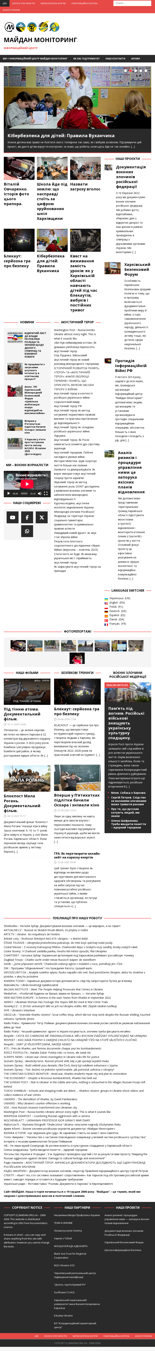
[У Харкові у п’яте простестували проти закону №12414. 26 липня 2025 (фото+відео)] (15, 443)
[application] (27, 484)
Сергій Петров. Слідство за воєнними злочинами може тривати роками (128, 801)
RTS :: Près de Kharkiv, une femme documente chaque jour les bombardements (52, 1048)
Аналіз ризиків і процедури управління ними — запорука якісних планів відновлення (127, 1219)
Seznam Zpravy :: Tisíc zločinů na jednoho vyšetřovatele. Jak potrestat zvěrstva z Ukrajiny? (59, 1069)
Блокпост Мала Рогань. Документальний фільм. (22, 803)
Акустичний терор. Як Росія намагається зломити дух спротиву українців (77, 444)
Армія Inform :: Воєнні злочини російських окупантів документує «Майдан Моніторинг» (59, 1128)
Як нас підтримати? (86, 58)
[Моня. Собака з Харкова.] (77, 658)
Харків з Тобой (63, 1238)
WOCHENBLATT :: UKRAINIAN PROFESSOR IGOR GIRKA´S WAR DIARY (47, 1120)
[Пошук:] (132, 3)
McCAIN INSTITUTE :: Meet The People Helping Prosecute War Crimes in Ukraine (53, 989)
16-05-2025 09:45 (66, 862)
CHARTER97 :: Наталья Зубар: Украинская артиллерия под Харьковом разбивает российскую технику (69, 955)
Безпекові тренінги (77, 673)
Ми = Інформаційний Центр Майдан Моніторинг (35, 58)
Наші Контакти (115, 58)
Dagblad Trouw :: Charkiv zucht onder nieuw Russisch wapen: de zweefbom (50, 959)
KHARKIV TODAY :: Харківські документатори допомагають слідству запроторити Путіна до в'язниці (68, 981)
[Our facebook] (27, 517)
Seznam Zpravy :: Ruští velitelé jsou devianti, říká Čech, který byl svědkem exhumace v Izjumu (61, 1065)
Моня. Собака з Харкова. (128, 792)
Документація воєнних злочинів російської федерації (131, 176)
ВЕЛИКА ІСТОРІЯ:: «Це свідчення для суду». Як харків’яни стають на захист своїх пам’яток (61, 1133)
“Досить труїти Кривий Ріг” (70, 1284)
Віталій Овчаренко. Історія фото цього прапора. (16, 194)
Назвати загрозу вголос (85, 187)
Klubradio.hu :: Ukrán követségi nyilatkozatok (31, 985)
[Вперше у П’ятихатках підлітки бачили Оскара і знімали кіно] (15, 425)
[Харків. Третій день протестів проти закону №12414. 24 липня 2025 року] (85, 645)
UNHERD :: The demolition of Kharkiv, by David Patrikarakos (40, 1099)
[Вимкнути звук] (40, 493)
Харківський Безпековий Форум (137, 269)
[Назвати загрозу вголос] (85, 168)
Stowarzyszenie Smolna (68, 1230)
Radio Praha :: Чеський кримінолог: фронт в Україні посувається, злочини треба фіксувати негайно (67, 1031)
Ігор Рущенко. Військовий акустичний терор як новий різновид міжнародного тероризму (76, 359)
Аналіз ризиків (11, 9)
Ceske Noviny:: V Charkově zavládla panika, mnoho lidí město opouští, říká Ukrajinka (55, 951)
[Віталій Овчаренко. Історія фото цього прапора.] (19, 168)
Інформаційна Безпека (84, 3)
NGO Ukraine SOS (64, 1265)
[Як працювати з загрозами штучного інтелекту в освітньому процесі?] (15, 368)
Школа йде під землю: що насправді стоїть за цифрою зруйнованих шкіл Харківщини (52, 201)
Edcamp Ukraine (63, 1315)
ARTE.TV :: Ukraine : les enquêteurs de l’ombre (32, 934)
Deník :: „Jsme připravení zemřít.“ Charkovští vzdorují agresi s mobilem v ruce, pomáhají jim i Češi (63, 964)
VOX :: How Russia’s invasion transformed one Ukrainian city (40, 1107)
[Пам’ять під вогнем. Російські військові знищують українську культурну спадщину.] (128, 700)
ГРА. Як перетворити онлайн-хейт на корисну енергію (77, 855)
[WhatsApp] (27, 531)
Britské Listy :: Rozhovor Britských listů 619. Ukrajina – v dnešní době (46, 938)
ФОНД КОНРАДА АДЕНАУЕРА (71, 1246)
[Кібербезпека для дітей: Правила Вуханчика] (77, 97)
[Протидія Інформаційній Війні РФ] (108, 399)
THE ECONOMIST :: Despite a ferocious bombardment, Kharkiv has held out (50, 1078)
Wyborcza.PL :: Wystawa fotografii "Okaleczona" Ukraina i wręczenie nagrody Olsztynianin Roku (62, 1124)
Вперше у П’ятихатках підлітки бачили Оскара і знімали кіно (35, 426)
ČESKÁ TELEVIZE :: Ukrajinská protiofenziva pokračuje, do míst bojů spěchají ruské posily (58, 943)
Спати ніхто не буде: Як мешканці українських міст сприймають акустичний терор (75, 558)
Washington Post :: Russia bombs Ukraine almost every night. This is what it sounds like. (75, 334)
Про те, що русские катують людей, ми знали (125, 812)
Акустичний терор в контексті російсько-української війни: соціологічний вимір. (73, 398)
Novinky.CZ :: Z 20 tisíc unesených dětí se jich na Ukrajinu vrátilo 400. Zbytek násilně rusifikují (60, 1006)
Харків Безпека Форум (53, 3)
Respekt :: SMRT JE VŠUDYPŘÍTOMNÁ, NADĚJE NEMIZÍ (37, 1044)
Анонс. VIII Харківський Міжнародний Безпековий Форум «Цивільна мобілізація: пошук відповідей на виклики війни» (35, 400)
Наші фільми (27, 673)
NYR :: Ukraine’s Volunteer (19, 1010)
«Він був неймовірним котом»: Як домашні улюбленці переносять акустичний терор (75, 347)
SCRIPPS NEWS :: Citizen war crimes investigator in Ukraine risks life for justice (51, 1057)
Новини (27, 322)
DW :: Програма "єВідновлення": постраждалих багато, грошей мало (48, 968)
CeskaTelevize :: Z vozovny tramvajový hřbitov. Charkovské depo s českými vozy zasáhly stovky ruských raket (71, 947)
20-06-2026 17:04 (66, 719)
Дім (5, 3)
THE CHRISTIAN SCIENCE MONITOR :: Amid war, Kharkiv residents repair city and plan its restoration (65, 1073)
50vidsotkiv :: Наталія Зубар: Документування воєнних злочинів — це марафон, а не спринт (62, 926)
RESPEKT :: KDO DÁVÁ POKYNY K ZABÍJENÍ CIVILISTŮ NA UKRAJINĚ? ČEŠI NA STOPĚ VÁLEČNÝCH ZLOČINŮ (70, 1040)
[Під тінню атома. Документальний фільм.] (27, 692)
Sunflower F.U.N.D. (64, 1292)
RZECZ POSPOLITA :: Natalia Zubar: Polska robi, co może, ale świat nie (47, 1052)
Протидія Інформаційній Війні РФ (131, 365)
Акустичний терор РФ (68, 406)
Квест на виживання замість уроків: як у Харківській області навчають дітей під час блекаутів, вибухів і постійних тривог (83, 283)
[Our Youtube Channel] (13, 517)
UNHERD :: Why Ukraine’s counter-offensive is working (37, 1103)
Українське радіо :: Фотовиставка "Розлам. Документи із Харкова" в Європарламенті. (58, 1183)
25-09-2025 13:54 (66, 810)
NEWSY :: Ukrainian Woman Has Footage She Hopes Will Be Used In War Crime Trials (56, 1002)
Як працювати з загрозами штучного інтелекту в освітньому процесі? (35, 372)
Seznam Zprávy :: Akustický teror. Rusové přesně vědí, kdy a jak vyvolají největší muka (56, 1061)
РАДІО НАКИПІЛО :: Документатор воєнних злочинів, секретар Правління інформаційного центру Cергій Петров (76, 1171)
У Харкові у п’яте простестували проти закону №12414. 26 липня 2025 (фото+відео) (35, 447)
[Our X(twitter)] (42, 517)
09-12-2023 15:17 (16, 816)
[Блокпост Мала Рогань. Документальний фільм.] (27, 778)
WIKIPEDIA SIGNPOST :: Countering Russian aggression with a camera (47, 1116)
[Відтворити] (9, 493)
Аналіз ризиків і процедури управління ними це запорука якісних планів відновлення (131, 472)
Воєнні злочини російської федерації (127, 675)
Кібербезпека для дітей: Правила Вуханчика (61, 135)
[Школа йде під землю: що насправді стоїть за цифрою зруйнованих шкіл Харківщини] (52, 168)
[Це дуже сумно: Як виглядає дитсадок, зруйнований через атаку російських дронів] (135, 645)
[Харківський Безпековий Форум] (113, 305)
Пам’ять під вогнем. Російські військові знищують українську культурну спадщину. (126, 723)
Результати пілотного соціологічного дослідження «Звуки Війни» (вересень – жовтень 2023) (77, 546)
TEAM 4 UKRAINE (63, 1223)
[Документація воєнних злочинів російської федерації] (108, 208)
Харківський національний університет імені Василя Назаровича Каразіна (77, 1304)
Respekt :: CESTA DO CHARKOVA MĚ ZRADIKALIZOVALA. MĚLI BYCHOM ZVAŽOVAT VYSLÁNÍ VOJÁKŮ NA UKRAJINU (75, 1036)
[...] (134, 252)
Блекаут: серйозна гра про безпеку (17, 260)
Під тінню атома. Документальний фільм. (22, 714)
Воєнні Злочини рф (23, 3)
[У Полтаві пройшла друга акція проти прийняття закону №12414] (119, 645)
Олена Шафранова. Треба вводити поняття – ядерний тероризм (128, 824)
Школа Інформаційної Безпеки (123, 1250)
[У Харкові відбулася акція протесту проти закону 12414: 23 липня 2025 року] (102, 645)
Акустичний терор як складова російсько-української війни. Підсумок (74, 431)
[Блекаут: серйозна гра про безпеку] (19, 240)
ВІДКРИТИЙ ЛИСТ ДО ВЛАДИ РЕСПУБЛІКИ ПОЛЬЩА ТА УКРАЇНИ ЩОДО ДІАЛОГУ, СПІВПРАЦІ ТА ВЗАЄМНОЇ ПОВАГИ (35, 345)
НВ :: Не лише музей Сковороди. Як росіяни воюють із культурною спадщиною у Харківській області (68, 1145)
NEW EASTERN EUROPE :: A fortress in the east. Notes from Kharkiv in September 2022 (57, 997)
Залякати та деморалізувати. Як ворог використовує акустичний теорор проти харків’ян (74, 474)
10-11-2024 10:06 (16, 724)
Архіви (135, 58)
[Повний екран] (46, 493)
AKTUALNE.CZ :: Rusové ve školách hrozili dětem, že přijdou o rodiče (46, 930)
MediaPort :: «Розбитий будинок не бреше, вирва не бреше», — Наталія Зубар (54, 993)
